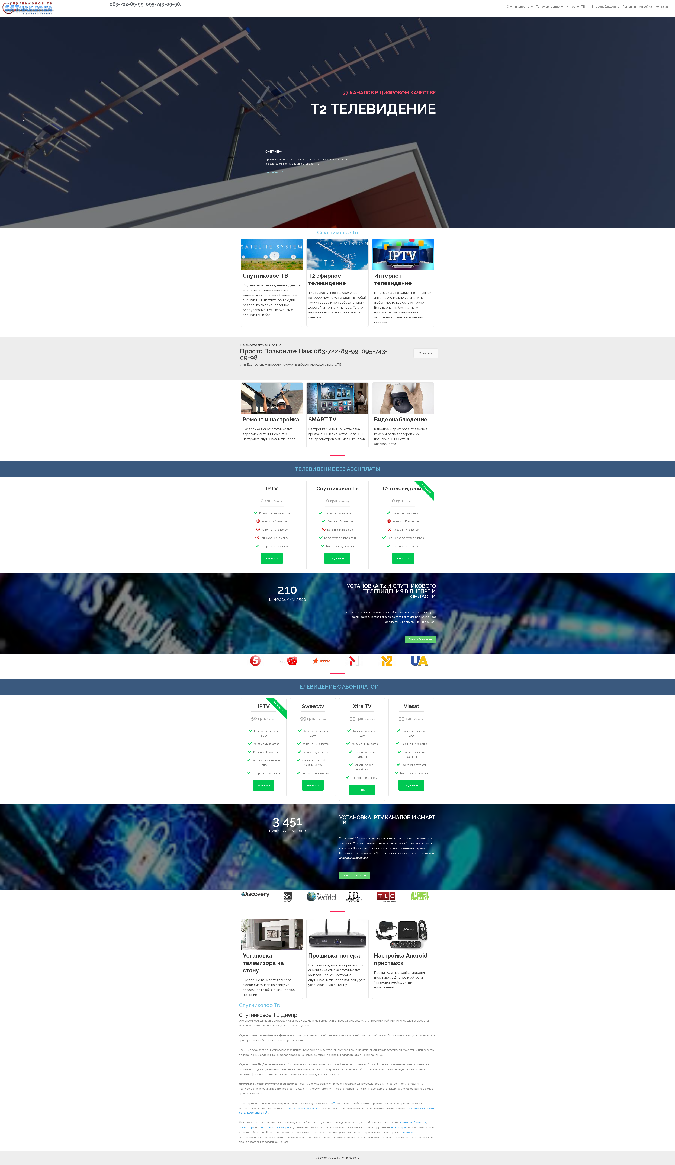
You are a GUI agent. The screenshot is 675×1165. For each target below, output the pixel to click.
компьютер (407, 1132)
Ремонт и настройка (637, 6)
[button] (420, 639)
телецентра (398, 1127)
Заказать (272, 558)
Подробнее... (337, 558)
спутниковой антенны (412, 1122)
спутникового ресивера (273, 1127)
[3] (334, 1102)
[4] (267, 1112)
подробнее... (362, 790)
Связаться (425, 353)
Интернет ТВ (575, 6)
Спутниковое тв (518, 6)
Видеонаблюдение (605, 6)
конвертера (247, 1127)
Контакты (662, 6)
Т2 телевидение (548, 6)
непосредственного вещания (302, 1108)
